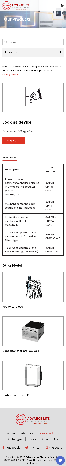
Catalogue (15, 439)
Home (11, 433)
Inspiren (34, 463)
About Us (27, 433)
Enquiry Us (13, 140)
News (32, 439)
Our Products (49, 433)
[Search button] (5, 42)
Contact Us (50, 439)
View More (33, 287)
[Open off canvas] (62, 5)
